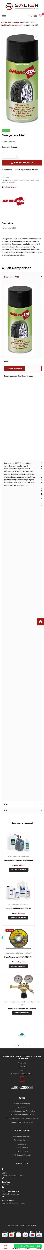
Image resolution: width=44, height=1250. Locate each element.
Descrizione (7, 223)
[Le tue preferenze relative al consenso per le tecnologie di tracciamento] (2, 937)
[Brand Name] (22, 1035)
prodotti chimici (29, 22)
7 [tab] (33, 1045)
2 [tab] (14, 1045)
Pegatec (21, 962)
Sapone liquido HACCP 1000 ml (18, 908)
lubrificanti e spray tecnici (11, 25)
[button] (40, 621)
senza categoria (14, 856)
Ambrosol (12, 187)
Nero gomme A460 (11, 277)
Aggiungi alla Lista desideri (27, 169)
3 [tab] (18, 1045)
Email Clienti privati (10, 1191)
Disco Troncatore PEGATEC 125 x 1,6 (18, 957)
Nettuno (22, 865)
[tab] (22, 223)
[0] (40, 15)
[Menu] (4, 16)
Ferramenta (17, 22)
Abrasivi (29, 953)
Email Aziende (8, 1201)
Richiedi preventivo (23, 162)
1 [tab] (11, 1045)
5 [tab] (25, 1045)
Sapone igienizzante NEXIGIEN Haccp (18, 860)
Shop (9, 22)
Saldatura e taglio (19, 1002)
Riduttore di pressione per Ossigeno (22, 1008)
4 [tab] (22, 1045)
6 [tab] (29, 1045)
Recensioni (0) (9, 228)
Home (3, 22)
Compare (8, 169)
